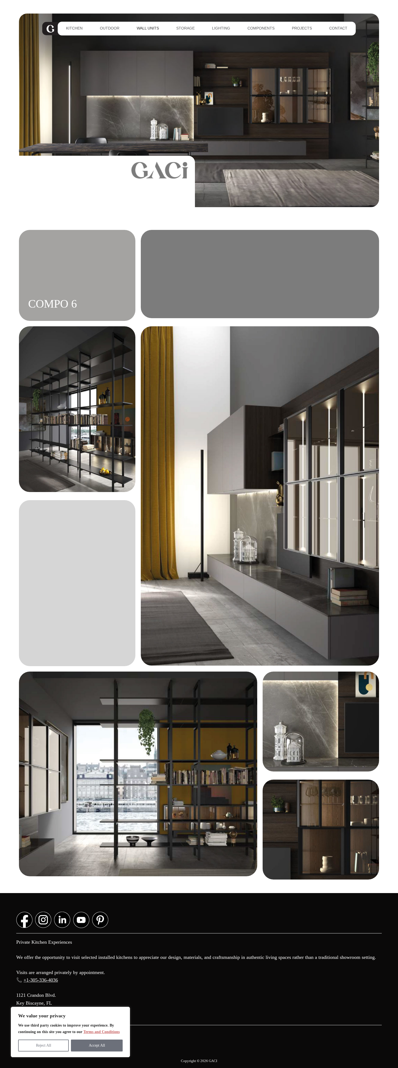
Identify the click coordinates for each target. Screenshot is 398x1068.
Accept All (97, 1045)
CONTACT (338, 28)
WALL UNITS (148, 28)
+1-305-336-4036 (41, 980)
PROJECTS (302, 28)
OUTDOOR (109, 28)
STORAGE (185, 28)
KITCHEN (74, 28)
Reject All (43, 1045)
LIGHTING (221, 28)
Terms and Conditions (101, 1032)
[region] (70, 1032)
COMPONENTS (261, 28)
